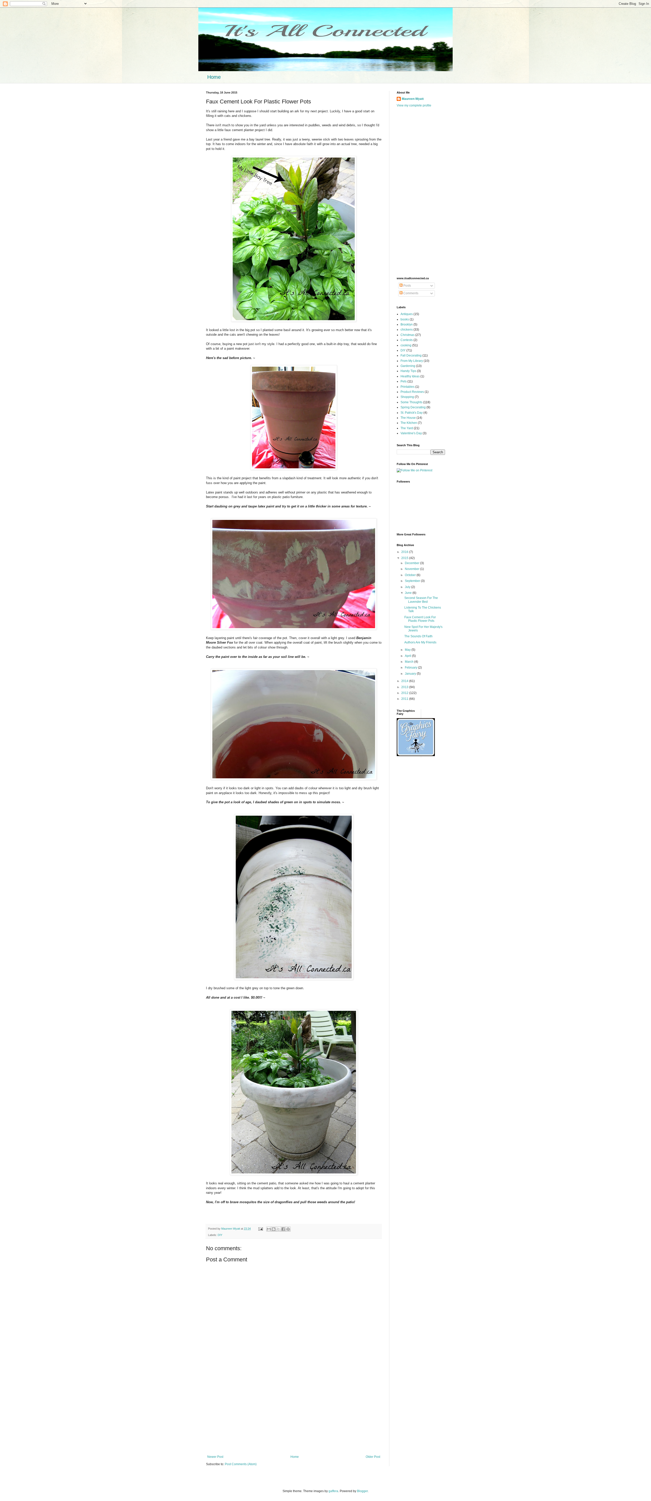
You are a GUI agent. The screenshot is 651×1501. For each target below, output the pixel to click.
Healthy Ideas (410, 376)
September (413, 581)
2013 (405, 687)
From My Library (412, 361)
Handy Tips (408, 371)
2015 (405, 558)
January (411, 673)
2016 (405, 552)
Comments (410, 293)
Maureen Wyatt (413, 99)
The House (408, 418)
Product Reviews (412, 392)
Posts (407, 285)
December (412, 563)
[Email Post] (260, 1228)
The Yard (407, 428)
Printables (408, 387)
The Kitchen (409, 423)
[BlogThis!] (273, 1229)
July (408, 587)
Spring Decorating (413, 407)
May (408, 650)
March (409, 661)
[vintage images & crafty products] (416, 755)
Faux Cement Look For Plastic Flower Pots (420, 619)
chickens (407, 329)
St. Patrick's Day (412, 412)
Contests (407, 340)
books (405, 319)
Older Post (373, 1457)
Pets (404, 381)
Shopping (407, 397)
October (411, 575)
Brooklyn (407, 324)
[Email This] (268, 1229)
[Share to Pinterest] (288, 1229)
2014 (405, 681)
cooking (406, 345)
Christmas (408, 335)
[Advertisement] (293, 1413)
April (408, 656)
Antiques (407, 314)
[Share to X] (278, 1229)
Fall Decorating (411, 355)
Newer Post (215, 1457)
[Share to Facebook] (283, 1229)
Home (214, 77)
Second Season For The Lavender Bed (421, 599)
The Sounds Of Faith (418, 636)
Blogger (362, 1491)
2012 (405, 693)
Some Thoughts (411, 402)
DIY (220, 1234)
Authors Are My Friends (420, 642)
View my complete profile (414, 105)
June (408, 593)
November (412, 569)
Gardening (408, 366)
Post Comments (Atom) (241, 1464)
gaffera (333, 1491)
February (411, 667)
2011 (405, 699)
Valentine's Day (411, 433)
